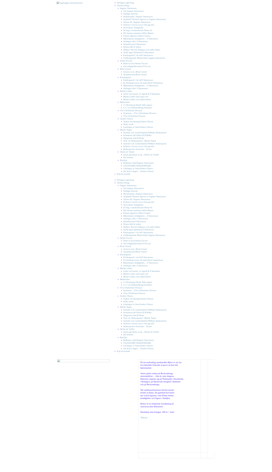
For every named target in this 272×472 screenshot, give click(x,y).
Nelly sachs (128, 124)
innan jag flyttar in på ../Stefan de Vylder (141, 155)
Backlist (123, 160)
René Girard (125, 69)
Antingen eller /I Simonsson (135, 41)
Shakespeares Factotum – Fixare (137, 149)
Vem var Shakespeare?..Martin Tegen (139, 141)
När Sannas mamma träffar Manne (138, 33)
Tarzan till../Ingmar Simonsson (136, 22)
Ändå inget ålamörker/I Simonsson (138, 52)
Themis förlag (123, 5)
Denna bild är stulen (132, 47)
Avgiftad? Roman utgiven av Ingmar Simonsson (144, 19)
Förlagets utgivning (125, 3)
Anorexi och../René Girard (135, 72)
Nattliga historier (130, 14)
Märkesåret (125, 102)
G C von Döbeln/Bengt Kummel (137, 108)
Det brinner (128, 157)
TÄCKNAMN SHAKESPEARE (137, 166)
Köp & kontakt (123, 174)
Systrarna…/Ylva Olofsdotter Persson (139, 113)
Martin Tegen (126, 130)
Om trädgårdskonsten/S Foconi (137, 66)
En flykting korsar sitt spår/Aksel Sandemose (143, 83)
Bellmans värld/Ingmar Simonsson (138, 163)
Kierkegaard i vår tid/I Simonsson (138, 55)
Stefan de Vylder (127, 152)
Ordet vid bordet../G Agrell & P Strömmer (141, 94)
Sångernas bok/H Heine (133, 138)
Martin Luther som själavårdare (137, 99)
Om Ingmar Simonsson (133, 11)
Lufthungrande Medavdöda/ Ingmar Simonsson (144, 58)
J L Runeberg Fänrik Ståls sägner (137, 105)
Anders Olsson (126, 119)
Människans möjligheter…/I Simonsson (140, 39)
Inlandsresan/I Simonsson (134, 44)
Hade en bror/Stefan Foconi (135, 63)
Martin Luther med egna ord (135, 96)
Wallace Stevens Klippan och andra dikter (141, 50)
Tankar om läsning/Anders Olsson (138, 121)
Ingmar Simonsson (128, 8)
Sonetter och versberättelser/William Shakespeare (145, 132)
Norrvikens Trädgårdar (133, 27)
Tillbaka (143, 417)
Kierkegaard (125, 77)
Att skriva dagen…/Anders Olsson (138, 171)
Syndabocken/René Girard (135, 74)
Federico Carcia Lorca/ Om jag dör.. (139, 25)
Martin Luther (126, 91)
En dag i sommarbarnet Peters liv (137, 30)
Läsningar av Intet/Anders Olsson (138, 127)
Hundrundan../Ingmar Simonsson (138, 16)
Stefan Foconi (126, 61)
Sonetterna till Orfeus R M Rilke (137, 135)
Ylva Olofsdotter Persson (131, 110)
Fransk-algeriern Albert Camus (136, 36)
